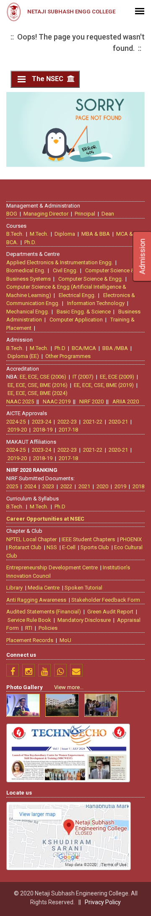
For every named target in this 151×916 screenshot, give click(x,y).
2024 (30, 486)
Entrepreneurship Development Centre (52, 567)
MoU (65, 640)
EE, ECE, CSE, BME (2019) (104, 385)
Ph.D (60, 348)
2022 (66, 486)
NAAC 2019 (56, 401)
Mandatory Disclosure (84, 620)
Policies (48, 628)
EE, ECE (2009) (117, 377)
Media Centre (44, 587)
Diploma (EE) (23, 356)
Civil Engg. (65, 270)
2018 (138, 486)
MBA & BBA (95, 234)
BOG (11, 214)
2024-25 (16, 422)
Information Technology (96, 303)
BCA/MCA (84, 348)
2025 (12, 486)
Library (14, 587)
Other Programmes (68, 356)
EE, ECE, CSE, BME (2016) (38, 385)
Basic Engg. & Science (84, 311)
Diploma (65, 234)
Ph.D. (30, 242)
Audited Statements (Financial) (43, 611)
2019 (120, 486)
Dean (108, 214)
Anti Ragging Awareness (36, 600)
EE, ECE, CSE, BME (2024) (38, 393)
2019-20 (17, 429)
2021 (84, 486)
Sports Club (95, 547)
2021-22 (92, 422)
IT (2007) (83, 377)
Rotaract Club (25, 547)
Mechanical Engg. (27, 311)
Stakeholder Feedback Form (105, 600)
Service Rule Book (29, 620)
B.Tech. (14, 234)
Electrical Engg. (77, 295)
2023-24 (41, 422)
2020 (102, 486)
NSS (52, 547)
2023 (48, 486)
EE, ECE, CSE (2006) (43, 377)
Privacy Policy (103, 902)
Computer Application (76, 319)
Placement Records (29, 640)
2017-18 (68, 429)
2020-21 (118, 422)
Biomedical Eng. (25, 270)
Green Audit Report (110, 611)
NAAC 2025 (20, 401)
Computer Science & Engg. (90, 279)
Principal (85, 214)
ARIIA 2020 (125, 401)
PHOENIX (131, 539)
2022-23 (67, 422)
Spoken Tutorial (83, 587)
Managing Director (45, 214)
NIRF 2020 (91, 401)
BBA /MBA (115, 348)
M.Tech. (39, 234)
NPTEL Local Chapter (31, 539)
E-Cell (69, 547)
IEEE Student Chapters (88, 539)
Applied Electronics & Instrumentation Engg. (59, 262)
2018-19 (42, 429)
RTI (28, 628)
